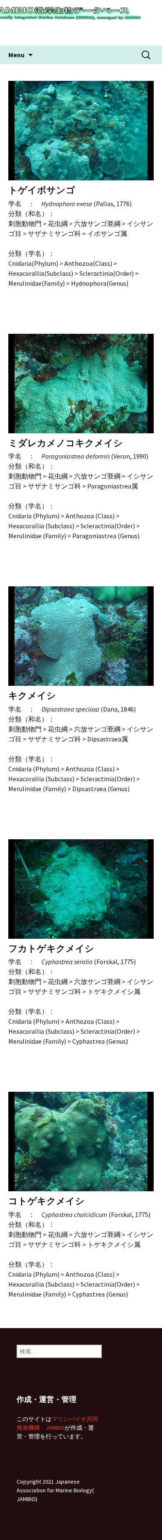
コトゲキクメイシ (46, 1201)
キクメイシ (32, 695)
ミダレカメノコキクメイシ (65, 443)
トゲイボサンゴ (41, 190)
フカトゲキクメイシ (51, 948)
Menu (16, 55)
